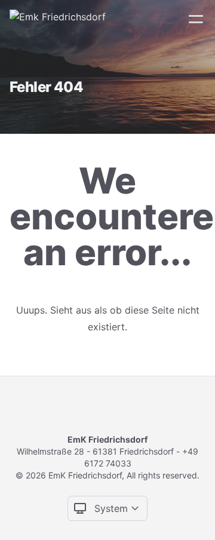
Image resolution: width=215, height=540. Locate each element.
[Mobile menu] (196, 19)
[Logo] (58, 19)
